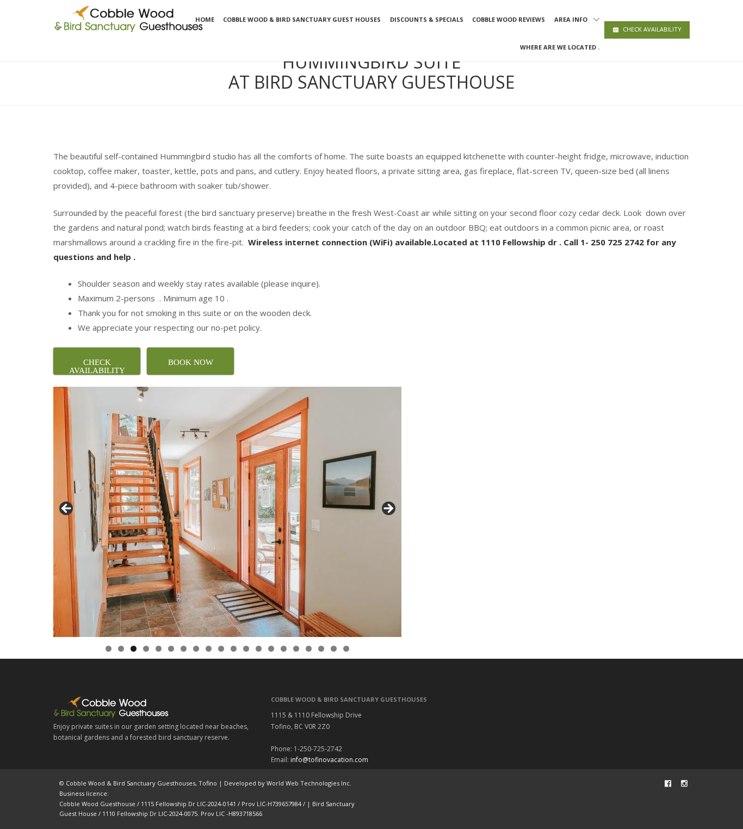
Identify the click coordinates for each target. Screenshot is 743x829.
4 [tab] (146, 649)
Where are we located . (559, 47)
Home (204, 19)
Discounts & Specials (426, 19)
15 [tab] (284, 649)
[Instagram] (684, 783)
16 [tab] (296, 649)
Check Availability (652, 29)
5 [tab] (159, 649)
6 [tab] (171, 649)
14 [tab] (271, 649)
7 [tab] (184, 649)
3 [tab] (134, 649)
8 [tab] (196, 649)
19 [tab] (334, 649)
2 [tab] (121, 649)
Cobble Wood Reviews (508, 19)
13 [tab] (259, 649)
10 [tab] (221, 649)
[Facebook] (667, 783)
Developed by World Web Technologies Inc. (287, 783)
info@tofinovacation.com (329, 759)
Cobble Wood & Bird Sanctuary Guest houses (302, 19)
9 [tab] (209, 649)
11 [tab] (234, 649)
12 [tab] (246, 649)
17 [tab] (309, 649)
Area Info (570, 19)
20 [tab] (346, 649)
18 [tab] (321, 649)
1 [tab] (109, 649)
